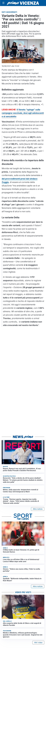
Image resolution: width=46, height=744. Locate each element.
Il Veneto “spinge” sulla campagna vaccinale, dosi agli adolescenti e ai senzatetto (23, 113)
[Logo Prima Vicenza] (23, 3)
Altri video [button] (38, 642)
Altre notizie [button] (37, 509)
